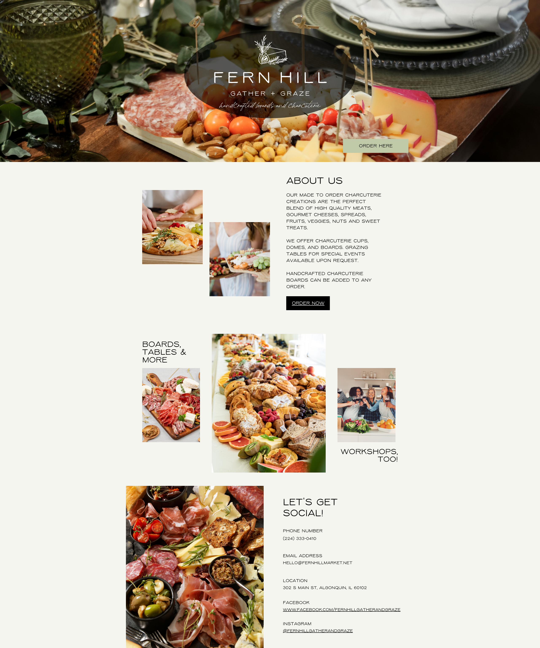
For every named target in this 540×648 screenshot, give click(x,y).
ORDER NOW (308, 303)
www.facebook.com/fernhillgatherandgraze (341, 610)
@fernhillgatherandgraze (318, 631)
